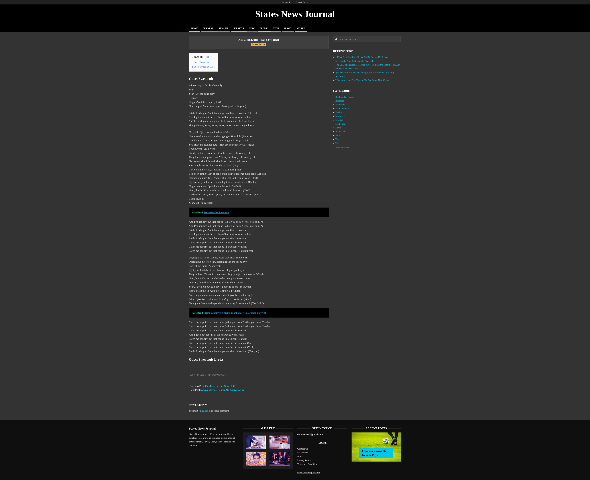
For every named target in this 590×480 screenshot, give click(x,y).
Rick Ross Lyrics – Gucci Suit (220, 386)
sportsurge (315, 472)
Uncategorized (342, 147)
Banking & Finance (344, 97)
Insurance (340, 116)
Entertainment (259, 44)
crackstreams (303, 472)
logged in (205, 411)
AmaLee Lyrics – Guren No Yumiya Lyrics (222, 389)
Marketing (340, 124)
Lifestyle (339, 120)
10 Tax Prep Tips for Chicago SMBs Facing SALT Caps (361, 57)
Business (339, 101)
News (338, 127)
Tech (337, 139)
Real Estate (340, 131)
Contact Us (302, 449)
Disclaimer (302, 452)
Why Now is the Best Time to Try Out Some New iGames (362, 80)
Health (338, 112)
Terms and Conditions (307, 464)
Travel (338, 143)
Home (300, 456)
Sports (338, 135)
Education (340, 104)
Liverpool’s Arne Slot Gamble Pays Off (354, 61)
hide (208, 57)
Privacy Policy (304, 460)
